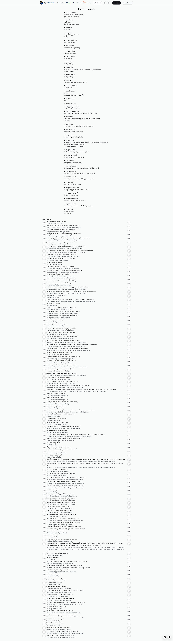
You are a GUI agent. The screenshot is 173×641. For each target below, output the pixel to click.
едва (68, 238)
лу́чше (57, 410)
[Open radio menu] (165, 637)
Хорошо (49, 422)
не (67, 246)
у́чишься (72, 328)
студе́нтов (59, 369)
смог (69, 482)
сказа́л (54, 635)
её (83, 291)
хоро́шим (61, 299)
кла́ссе (86, 287)
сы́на (67, 275)
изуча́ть (56, 514)
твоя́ (61, 385)
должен (51, 221)
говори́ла (105, 463)
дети (56, 422)
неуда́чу (67, 344)
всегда (61, 328)
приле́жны (54, 535)
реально (68, 543)
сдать (67, 266)
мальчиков (68, 561)
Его (47, 324)
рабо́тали (52, 531)
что (66, 238)
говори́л (103, 459)
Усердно (49, 385)
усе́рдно (69, 33)
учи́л (61, 459)
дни (55, 402)
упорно (51, 606)
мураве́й (68, 627)
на (78, 246)
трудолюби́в (71, 279)
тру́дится (53, 627)
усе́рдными (78, 389)
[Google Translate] (104, 3)
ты (53, 229)
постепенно (79, 385)
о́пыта (78, 357)
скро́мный (73, 340)
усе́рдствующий (72, 193)
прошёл (63, 469)
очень (61, 258)
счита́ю (50, 543)
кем (70, 225)
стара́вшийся (71, 171)
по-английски (70, 410)
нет (58, 527)
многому (95, 434)
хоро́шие (79, 348)
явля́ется (77, 225)
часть (72, 545)
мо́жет (57, 357)
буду (59, 494)
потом (103, 389)
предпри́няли (60, 615)
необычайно (62, 279)
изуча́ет (65, 473)
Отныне (49, 229)
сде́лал (59, 225)
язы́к (62, 434)
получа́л (73, 348)
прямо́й (65, 340)
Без (47, 414)
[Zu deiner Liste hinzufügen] (129, 222)
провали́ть (71, 250)
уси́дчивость (70, 129)
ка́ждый (80, 434)
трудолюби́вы (63, 422)
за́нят (68, 254)
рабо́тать (65, 494)
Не (47, 418)
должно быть (54, 258)
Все (47, 531)
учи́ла (62, 463)
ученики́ (79, 287)
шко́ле (86, 459)
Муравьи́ (49, 447)
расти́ (89, 385)
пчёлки (62, 586)
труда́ (51, 414)
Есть (47, 561)
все (50, 535)
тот (53, 545)
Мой (47, 340)
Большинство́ (51, 369)
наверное (95, 459)
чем (65, 451)
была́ (82, 463)
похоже (60, 545)
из (69, 414)
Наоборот (59, 565)
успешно (72, 477)
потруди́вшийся (72, 166)
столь (57, 242)
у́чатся (72, 369)
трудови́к (69, 209)
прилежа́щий (71, 104)
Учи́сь (48, 332)
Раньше (49, 389)
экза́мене (82, 246)
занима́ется (65, 402)
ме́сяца (59, 254)
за (75, 522)
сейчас (111, 459)
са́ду (62, 320)
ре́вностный (70, 56)
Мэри (71, 594)
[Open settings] (169, 637)
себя (84, 299)
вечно (85, 389)
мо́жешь (72, 332)
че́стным (59, 543)
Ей (47, 291)
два (55, 254)
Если (48, 348)
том (55, 518)
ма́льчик (69, 438)
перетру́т (63, 295)
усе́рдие (69, 27)
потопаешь (52, 418)
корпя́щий (70, 160)
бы (51, 348)
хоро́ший (64, 234)
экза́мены (89, 250)
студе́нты (56, 553)
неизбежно (52, 344)
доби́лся (77, 299)
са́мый (55, 438)
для (74, 234)
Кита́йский (50, 279)
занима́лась (52, 486)
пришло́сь (51, 291)
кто (56, 545)
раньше (73, 283)
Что (47, 615)
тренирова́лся (59, 455)
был (64, 254)
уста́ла (54, 494)
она (67, 381)
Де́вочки (49, 586)
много (55, 397)
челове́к (79, 340)
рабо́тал (59, 311)
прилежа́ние (70, 98)
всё (59, 295)
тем (67, 225)
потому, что (53, 328)
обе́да (88, 238)
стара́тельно (70, 91)
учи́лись (58, 246)
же (60, 242)
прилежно (66, 369)
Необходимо (50, 307)
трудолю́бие (70, 51)
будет (85, 385)
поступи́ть (67, 365)
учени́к (59, 262)
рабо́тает (57, 270)
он (73, 225)
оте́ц (51, 340)
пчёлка (68, 80)
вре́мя (81, 238)
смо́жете (51, 410)
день (84, 434)
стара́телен (58, 283)
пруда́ (72, 414)
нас (76, 234)
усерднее (57, 221)
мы (52, 615)
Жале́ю (48, 373)
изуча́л (50, 434)
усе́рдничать (70, 150)
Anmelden (116, 3)
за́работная (67, 385)
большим (53, 473)
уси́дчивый (70, 135)
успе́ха (68, 377)
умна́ (55, 381)
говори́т (49, 545)
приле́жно (70, 62)
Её (47, 234)
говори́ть (62, 410)
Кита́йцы (49, 393)
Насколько (50, 336)
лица (74, 514)
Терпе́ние (49, 295)
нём (119, 463)
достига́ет (76, 590)
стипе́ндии (90, 299)
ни (55, 615)
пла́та (73, 385)
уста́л (54, 498)
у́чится (53, 242)
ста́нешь (78, 344)
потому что (65, 270)
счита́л (55, 389)
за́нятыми (90, 389)
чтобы (64, 246)
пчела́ (74, 254)
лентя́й (53, 565)
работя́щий (70, 46)
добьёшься (61, 377)
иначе (59, 611)
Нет (47, 406)
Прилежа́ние (50, 357)
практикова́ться (89, 410)
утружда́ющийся (72, 198)
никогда (66, 539)
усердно (54, 238)
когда (78, 459)
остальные (74, 315)
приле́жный (70, 75)
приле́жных (61, 561)
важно (68, 615)
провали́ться (72, 246)
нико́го (51, 406)
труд (55, 225)
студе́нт (76, 336)
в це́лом (54, 430)
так (50, 238)
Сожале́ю (49, 518)
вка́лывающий (71, 155)
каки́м (65, 283)
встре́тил (110, 389)
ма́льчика (63, 527)
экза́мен (72, 266)
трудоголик (78, 565)
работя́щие (57, 393)
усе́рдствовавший (72, 188)
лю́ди (63, 393)
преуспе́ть (79, 270)
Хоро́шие (49, 553)
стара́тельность (71, 85)
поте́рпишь (60, 344)
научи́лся (101, 434)
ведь (64, 543)
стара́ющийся (71, 177)
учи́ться (63, 221)
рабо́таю (56, 320)
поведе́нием (68, 299)
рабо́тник (69, 352)
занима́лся (60, 238)
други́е (74, 287)
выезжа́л (81, 545)
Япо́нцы (49, 430)
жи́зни (88, 543)
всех (79, 234)
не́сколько (53, 561)
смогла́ (71, 486)
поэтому (64, 482)
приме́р (69, 234)
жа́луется (74, 539)
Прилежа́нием (51, 299)
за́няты (55, 586)
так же (56, 287)
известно (60, 336)
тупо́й (54, 426)
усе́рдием (59, 473)
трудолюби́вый (71, 40)
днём (78, 522)
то (57, 426)
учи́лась (58, 250)
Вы (47, 352)
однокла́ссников (89, 291)
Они (47, 246)
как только (65, 332)
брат (75, 242)
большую (66, 545)
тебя (114, 389)
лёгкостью (104, 543)
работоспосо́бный (72, 111)
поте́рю (77, 311)
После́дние (50, 254)
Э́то (47, 328)
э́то (54, 543)
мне (55, 336)
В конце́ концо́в (51, 590)
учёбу (64, 275)
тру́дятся (61, 447)
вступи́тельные (80, 250)
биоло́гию (72, 473)
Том (47, 578)
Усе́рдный (49, 225)
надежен (62, 578)
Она (47, 250)
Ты (47, 221)
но (88, 434)
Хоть (48, 494)
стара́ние (69, 20)
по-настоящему (54, 352)
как (69, 242)
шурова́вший (71, 204)
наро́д (56, 279)
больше (74, 543)
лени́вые (84, 561)
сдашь (65, 611)
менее (53, 451)
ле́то (68, 447)
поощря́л (52, 275)
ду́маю (66, 565)
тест (67, 469)
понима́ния (112, 543)
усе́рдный (69, 67)
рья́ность (69, 124)
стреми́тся (72, 270)
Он (47, 238)
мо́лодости (59, 373)
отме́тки (85, 348)
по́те (70, 514)
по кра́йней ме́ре (65, 426)
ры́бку (66, 414)
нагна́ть (79, 291)
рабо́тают (60, 397)
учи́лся (64, 307)
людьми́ (96, 389)
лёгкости (90, 545)
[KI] (108, 3)
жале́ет (51, 631)
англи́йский (57, 434)
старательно (63, 287)
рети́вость (70, 117)
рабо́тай (55, 385)
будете (81, 410)
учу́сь (60, 582)
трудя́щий (69, 182)
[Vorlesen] (64, 12)
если (71, 344)
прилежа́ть (70, 140)
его (72, 242)
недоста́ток (72, 357)
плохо (123, 459)
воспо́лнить (71, 311)
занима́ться (63, 229)
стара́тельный (71, 12)
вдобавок (62, 381)
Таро (48, 303)
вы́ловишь (58, 414)
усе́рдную (58, 275)
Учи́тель (49, 635)
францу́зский (67, 459)
